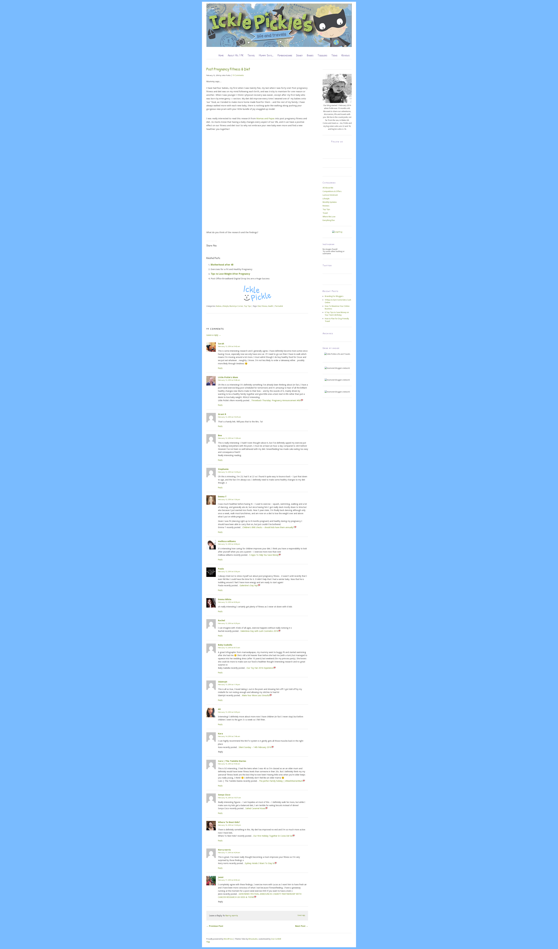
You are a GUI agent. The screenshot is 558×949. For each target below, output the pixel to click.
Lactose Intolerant (330, 195)
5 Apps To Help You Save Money (264, 555)
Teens (334, 55)
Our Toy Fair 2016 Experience (260, 668)
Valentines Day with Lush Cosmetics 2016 (259, 631)
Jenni (220, 877)
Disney (299, 55)
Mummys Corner (236, 306)
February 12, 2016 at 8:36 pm (229, 602)
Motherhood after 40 (222, 264)
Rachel (221, 620)
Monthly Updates (330, 202)
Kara (220, 733)
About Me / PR (235, 55)
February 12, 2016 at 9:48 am (229, 380)
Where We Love (329, 217)
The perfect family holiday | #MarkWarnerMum (281, 781)
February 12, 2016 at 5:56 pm (229, 572)
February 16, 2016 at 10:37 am (229, 798)
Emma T (222, 496)
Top (208, 942)
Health (270, 306)
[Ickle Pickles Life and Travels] (279, 46)
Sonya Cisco (224, 794)
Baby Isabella (225, 645)
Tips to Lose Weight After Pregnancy (230, 274)
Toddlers (322, 55)
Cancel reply (301, 915)
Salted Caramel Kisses (255, 808)
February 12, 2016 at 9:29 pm (229, 623)
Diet (259, 306)
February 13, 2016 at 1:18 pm (229, 685)
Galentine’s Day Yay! (249, 585)
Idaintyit (222, 681)
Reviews (345, 55)
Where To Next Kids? (229, 822)
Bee (220, 435)
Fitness (264, 306)
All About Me (328, 188)
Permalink (279, 306)
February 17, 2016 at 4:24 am (229, 853)
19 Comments (238, 75)
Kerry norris (224, 849)
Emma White (224, 599)
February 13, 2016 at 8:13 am (229, 648)
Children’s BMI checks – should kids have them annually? (268, 527)
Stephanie (223, 469)
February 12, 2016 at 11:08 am (229, 438)
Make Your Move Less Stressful (256, 695)
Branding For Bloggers (334, 296)
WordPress (228, 939)
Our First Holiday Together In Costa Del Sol (273, 836)
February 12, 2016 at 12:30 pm (229, 472)
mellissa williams (227, 541)
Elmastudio (253, 939)
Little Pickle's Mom (228, 377)
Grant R (222, 414)
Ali (219, 709)
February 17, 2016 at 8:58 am (229, 880)
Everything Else (329, 220)
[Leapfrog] (337, 232)
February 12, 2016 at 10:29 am (229, 417)
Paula (221, 568)
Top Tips (247, 306)
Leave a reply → (213, 335)
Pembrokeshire (285, 55)
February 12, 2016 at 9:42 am (229, 346)
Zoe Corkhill (276, 939)
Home (221, 55)
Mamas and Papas (265, 118)
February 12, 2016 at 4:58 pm (229, 544)
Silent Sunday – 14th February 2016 (255, 747)
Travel (251, 55)
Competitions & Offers (332, 191)
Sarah (221, 343)
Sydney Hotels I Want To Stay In (259, 863)
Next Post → (301, 926)
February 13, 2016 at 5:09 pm (229, 712)
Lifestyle (225, 306)
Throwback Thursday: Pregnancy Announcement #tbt (276, 400)
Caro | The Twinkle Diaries (232, 761)
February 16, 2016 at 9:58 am (229, 764)
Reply (220, 368)
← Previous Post (214, 926)
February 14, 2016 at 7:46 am (229, 736)
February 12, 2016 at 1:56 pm (229, 499)
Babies (310, 55)
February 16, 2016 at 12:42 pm (229, 825)
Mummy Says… (266, 55)
